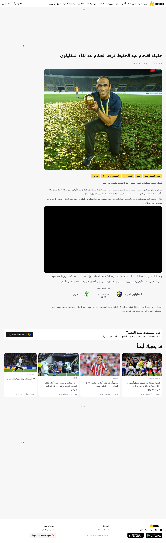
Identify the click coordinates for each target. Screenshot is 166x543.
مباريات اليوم (143, 4)
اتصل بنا (106, 526)
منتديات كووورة (114, 4)
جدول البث (132, 4)
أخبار (124, 4)
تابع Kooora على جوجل (17, 334)
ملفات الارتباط (49, 526)
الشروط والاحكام (48, 529)
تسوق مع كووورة (54, 4)
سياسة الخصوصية (102, 529)
